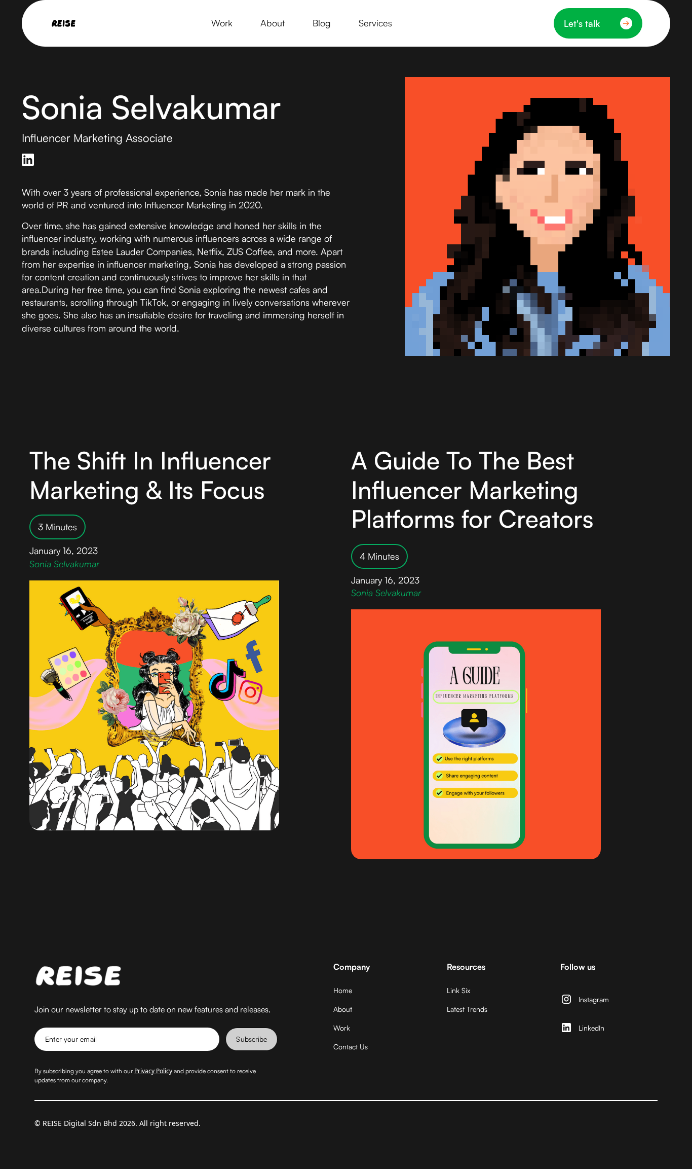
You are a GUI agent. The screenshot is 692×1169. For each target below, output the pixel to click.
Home (342, 990)
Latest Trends (467, 1009)
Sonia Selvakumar (64, 563)
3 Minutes (57, 526)
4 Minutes (379, 556)
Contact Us (350, 1046)
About (342, 1009)
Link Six (458, 990)
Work (341, 1028)
